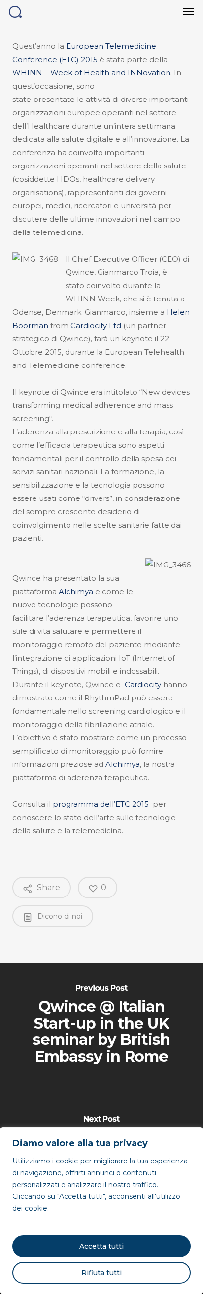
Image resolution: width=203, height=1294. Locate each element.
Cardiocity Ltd (95, 325)
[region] (101, 1210)
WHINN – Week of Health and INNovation (91, 72)
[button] (188, 12)
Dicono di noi (58, 916)
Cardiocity (143, 684)
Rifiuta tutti (101, 1272)
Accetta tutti (101, 1246)
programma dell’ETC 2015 (101, 804)
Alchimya (76, 591)
